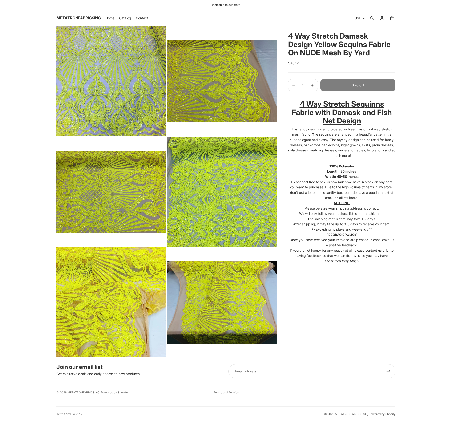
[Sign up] (388, 371)
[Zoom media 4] (222, 192)
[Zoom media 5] (111, 302)
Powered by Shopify (114, 392)
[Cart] (392, 18)
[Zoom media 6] (222, 302)
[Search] (372, 18)
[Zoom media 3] (111, 192)
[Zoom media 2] (222, 81)
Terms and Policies (226, 392)
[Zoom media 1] (111, 81)
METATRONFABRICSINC (83, 392)
